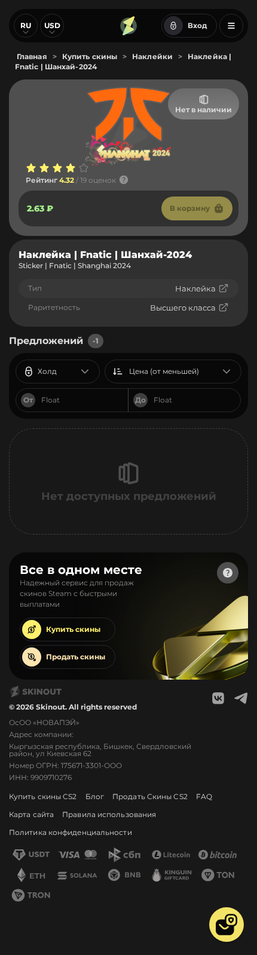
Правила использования (109, 814)
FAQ (204, 796)
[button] (226, 924)
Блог (94, 796)
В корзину (190, 208)
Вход (197, 25)
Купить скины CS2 (43, 796)
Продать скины (75, 656)
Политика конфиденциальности (70, 832)
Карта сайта (31, 814)
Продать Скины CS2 (150, 796)
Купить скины (73, 629)
